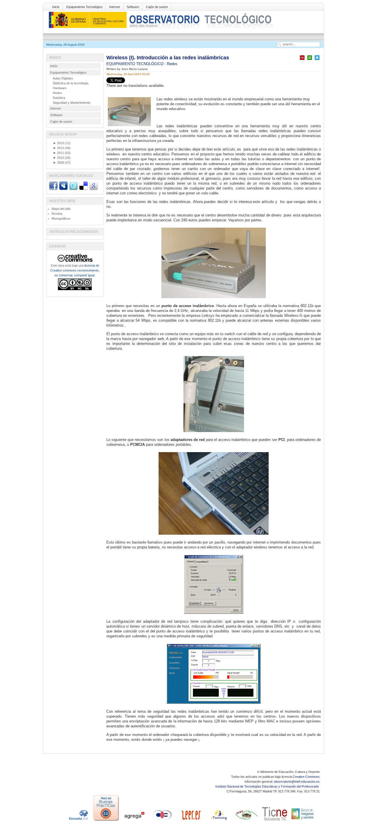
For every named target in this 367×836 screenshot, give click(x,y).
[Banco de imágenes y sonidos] (303, 821)
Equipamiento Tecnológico (84, 7)
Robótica (59, 97)
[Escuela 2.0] (78, 821)
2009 (58, 162)
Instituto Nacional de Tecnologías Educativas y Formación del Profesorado (267, 786)
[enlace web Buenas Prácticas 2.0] (106, 821)
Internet (114, 7)
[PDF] (302, 60)
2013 (58, 143)
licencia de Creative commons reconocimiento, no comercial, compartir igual (74, 270)
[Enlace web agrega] (134, 821)
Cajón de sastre (157, 7)
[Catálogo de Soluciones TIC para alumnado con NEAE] (275, 821)
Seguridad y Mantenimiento (71, 102)
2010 (58, 157)
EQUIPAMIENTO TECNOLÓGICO (135, 64)
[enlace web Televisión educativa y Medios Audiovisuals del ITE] (247, 821)
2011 (58, 153)
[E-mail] (317, 60)
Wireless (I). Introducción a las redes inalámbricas (167, 57)
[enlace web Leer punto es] (190, 821)
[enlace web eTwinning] (218, 821)
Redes (172, 64)
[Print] (309, 60)
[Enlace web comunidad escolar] (162, 821)
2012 (58, 148)
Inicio (55, 7)
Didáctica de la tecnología (70, 83)
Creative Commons (306, 776)
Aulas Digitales (63, 78)
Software (133, 7)
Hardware (60, 88)
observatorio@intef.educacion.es (297, 781)
